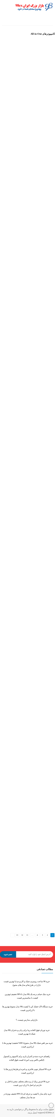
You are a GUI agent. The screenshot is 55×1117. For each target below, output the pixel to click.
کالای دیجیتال (41, 20)
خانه (51, 20)
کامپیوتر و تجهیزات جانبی (24, 20)
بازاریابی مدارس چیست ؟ (26, 1020)
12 (22, 935)
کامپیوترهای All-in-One (9, 81)
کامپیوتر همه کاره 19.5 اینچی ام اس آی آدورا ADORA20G (22, 308)
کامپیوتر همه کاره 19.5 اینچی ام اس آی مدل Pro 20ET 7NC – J (24, 532)
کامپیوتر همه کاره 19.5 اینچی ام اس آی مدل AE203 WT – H (23, 681)
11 (27, 935)
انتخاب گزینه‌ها (4, 91)
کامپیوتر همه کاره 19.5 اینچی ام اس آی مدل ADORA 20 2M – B (24, 383)
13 (17, 935)
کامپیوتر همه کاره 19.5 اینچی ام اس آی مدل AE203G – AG (22, 756)
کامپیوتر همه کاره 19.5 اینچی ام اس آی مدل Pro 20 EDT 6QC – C (25, 905)
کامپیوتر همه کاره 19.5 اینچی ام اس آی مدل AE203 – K (21, 607)
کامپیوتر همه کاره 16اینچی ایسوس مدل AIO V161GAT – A (22, 159)
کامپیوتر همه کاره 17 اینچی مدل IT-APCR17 (17, 234)
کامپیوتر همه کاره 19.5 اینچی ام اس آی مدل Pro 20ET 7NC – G (24, 458)
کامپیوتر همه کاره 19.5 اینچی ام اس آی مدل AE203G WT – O (23, 831)
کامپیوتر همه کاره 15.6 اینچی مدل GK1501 (16, 84)
